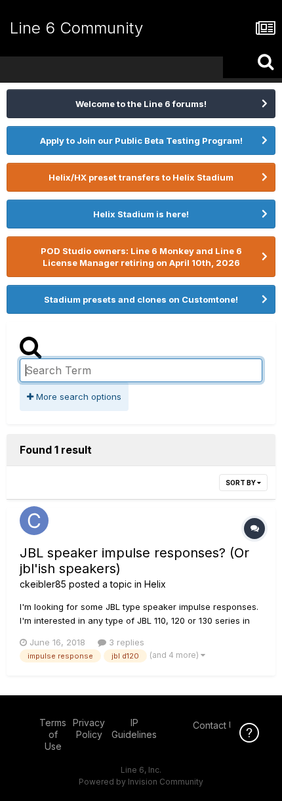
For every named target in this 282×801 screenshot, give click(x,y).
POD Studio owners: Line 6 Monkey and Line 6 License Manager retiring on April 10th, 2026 (141, 257)
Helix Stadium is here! (141, 214)
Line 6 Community (76, 27)
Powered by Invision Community (141, 782)
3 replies (125, 642)
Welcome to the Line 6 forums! (141, 103)
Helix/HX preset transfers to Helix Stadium (141, 177)
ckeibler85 (43, 584)
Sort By (241, 483)
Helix (155, 584)
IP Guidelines (134, 728)
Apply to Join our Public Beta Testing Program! (141, 140)
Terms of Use (52, 734)
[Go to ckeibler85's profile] (34, 520)
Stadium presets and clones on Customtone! (141, 299)
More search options (77, 396)
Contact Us (216, 725)
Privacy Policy (89, 728)
